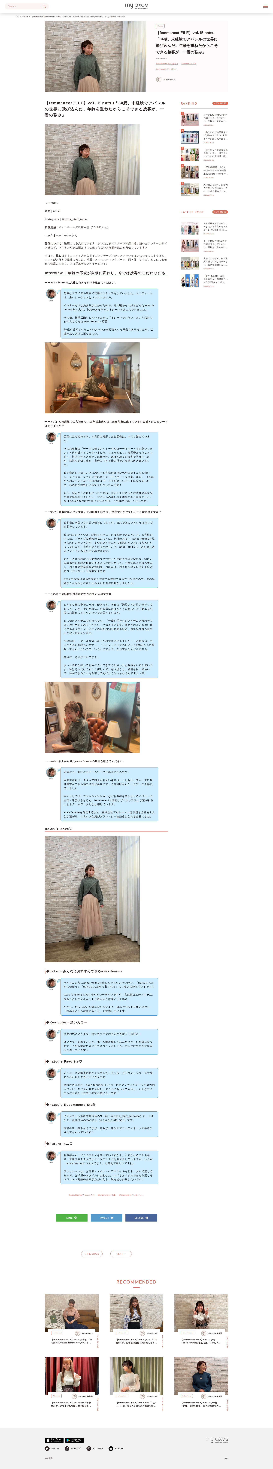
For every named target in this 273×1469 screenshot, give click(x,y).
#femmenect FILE (188, 64)
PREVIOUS (93, 1253)
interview (57, 1333)
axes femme (188, 1333)
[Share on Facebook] (141, 1218)
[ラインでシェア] (72, 1218)
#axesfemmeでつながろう (167, 64)
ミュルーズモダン (122, 1073)
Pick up (25, 17)
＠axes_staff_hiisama (125, 1116)
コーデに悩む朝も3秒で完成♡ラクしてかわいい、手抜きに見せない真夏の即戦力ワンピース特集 (215, 121)
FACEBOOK (76, 1448)
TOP (17, 17)
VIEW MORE (220, 103)
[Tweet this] (106, 1218)
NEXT (120, 1253)
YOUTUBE (119, 1448)
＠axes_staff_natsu (75, 219)
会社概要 (48, 1458)
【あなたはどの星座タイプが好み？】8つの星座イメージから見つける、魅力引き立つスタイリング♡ (215, 139)
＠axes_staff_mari (112, 1120)
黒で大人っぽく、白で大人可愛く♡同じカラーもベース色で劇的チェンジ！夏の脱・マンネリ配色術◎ (215, 191)
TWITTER (55, 1448)
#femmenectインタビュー (167, 69)
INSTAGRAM (98, 1448)
